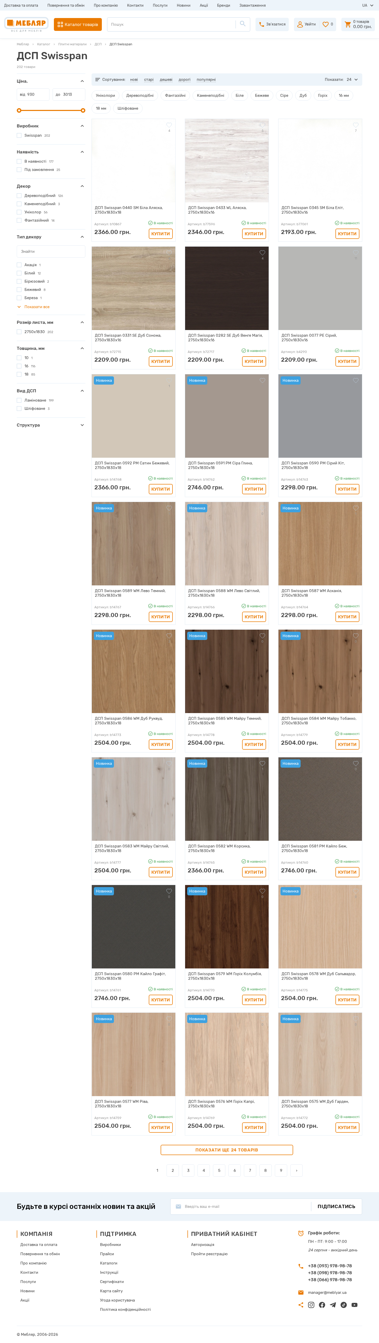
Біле (240, 95)
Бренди (223, 5)
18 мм (101, 108)
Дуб (303, 95)
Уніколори (105, 95)
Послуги (160, 5)
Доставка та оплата (21, 5)
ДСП (98, 44)
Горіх (322, 95)
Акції (204, 5)
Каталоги (108, 1263)
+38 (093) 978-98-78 (330, 1265)
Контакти (135, 5)
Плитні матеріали (72, 44)
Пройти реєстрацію (209, 1254)
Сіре (284, 95)
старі (149, 79)
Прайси (107, 1254)
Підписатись (337, 1206)
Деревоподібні (140, 95)
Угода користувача (117, 1300)
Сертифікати (112, 1281)
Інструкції (109, 1272)
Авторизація (202, 1244)
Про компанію (106, 5)
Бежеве (262, 95)
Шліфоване (128, 108)
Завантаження (253, 5)
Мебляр (23, 44)
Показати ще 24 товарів (226, 1150)
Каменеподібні (210, 95)
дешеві (166, 79)
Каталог (43, 44)
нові (134, 79)
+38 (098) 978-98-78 (330, 1272)
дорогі (185, 79)
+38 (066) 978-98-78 (330, 1279)
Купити (160, 233)
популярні (206, 79)
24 (349, 79)
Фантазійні (175, 95)
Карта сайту (111, 1291)
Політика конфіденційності (125, 1309)
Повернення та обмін (66, 5)
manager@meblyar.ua (327, 1292)
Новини (184, 5)
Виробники (110, 1244)
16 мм (344, 95)
